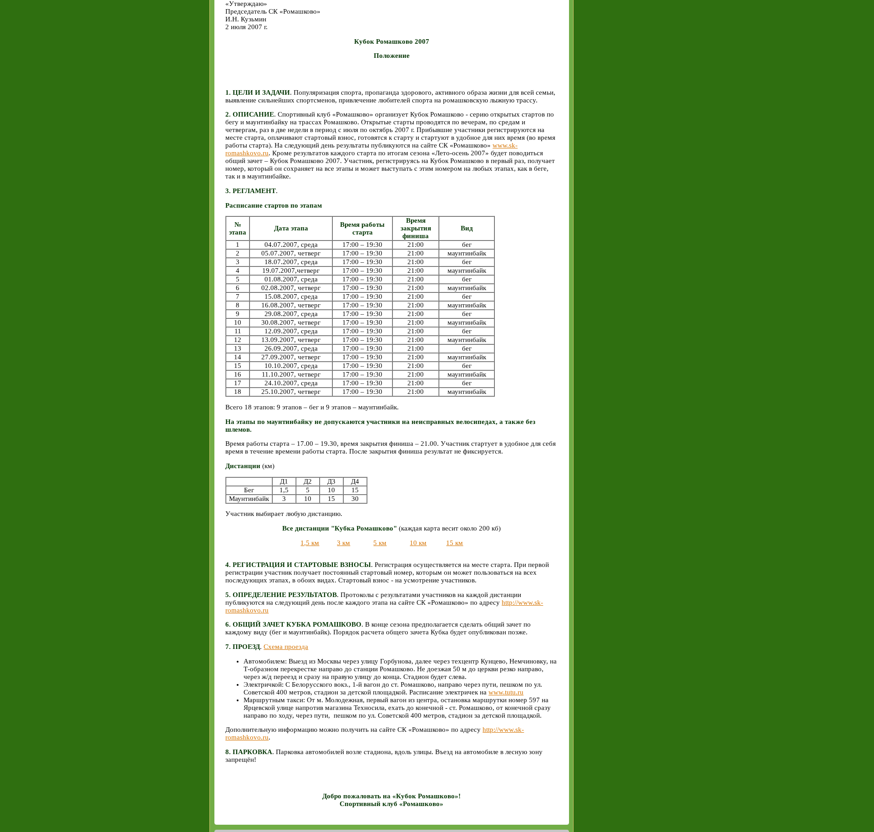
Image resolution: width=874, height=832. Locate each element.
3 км (343, 542)
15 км (454, 542)
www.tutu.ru (505, 692)
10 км (418, 542)
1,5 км (309, 542)
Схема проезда (286, 646)
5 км (379, 542)
